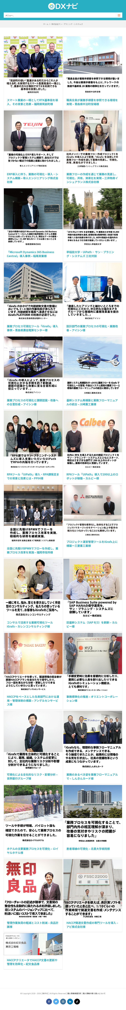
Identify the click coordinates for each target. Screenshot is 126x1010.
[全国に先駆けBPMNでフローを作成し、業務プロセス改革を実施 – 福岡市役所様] (33, 486)
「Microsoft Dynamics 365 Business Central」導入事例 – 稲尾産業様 (30, 254)
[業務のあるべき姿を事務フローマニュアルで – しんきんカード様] (92, 712)
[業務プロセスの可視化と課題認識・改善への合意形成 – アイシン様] (33, 338)
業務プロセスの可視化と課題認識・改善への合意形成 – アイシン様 (32, 402)
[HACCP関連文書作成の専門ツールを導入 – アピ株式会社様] (92, 860)
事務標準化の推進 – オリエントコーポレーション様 (92, 698)
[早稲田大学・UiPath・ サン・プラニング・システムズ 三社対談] (92, 190)
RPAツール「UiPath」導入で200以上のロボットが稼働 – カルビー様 (92, 476)
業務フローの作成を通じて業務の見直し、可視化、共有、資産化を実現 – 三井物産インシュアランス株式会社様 (92, 178)
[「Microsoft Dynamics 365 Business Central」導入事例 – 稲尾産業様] (33, 190)
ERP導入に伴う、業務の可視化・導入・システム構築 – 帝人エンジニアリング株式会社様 (32, 178)
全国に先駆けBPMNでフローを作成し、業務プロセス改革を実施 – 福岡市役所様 (32, 550)
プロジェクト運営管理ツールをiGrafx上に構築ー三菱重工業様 (92, 544)
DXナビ (45, 993)
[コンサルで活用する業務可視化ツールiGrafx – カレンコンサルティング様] (33, 560)
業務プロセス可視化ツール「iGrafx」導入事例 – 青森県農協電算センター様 (32, 328)
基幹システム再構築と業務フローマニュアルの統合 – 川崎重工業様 (92, 402)
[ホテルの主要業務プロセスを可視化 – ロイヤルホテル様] (33, 786)
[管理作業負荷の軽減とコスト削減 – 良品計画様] (33, 860)
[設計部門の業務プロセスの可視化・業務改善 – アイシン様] (92, 264)
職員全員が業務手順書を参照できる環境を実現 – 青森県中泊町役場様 (92, 102)
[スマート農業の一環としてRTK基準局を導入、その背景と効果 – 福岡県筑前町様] (33, 38)
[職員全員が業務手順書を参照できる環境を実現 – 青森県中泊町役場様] (92, 38)
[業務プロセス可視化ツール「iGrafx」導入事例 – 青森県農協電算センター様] (33, 264)
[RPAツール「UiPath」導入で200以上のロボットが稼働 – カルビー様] (92, 412)
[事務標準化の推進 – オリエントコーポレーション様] (92, 634)
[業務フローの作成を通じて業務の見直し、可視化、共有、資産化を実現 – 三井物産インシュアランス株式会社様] (92, 112)
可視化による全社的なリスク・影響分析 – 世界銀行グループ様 (32, 776)
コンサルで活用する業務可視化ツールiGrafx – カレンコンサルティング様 (30, 624)
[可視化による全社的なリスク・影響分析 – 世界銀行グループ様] (33, 712)
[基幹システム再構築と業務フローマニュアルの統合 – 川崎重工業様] (92, 338)
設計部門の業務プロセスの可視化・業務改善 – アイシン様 (92, 328)
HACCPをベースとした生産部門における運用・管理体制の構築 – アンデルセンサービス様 (33, 700)
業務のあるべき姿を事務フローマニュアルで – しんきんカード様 (92, 776)
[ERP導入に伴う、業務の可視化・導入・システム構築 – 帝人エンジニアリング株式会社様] (33, 112)
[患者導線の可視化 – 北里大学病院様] (92, 786)
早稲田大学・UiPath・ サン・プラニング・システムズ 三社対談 (90, 254)
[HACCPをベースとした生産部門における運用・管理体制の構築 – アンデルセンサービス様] (33, 634)
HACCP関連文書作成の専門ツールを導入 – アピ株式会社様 (92, 925)
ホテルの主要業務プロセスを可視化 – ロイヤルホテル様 (32, 850)
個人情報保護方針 (74, 993)
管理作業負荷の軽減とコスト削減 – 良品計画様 (32, 925)
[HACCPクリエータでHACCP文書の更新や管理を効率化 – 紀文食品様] (33, 934)
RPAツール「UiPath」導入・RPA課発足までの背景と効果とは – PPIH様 (33, 476)
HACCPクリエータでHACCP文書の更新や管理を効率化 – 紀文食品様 (32, 962)
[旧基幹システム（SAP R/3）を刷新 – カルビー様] (92, 560)
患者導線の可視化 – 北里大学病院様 (88, 849)
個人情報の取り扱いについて (94, 993)
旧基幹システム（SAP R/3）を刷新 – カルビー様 (91, 624)
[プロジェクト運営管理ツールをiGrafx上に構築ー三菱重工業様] (92, 486)
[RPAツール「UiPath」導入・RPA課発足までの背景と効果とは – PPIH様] (33, 412)
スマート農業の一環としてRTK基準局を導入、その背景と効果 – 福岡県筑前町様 (32, 102)
